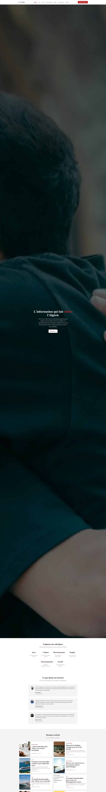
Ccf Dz (21, 2)
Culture (43, 2)
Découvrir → (53, 331)
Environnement (61, 2)
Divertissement (49, 2)
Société (67, 2)
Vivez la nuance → (83, 2)
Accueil (35, 2)
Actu (39, 2)
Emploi (55, 2)
